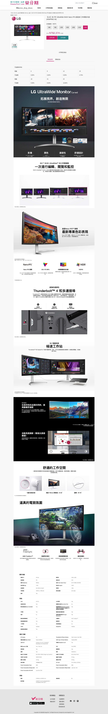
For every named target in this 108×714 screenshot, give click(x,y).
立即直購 (62, 37)
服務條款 (61, 704)
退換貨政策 (62, 706)
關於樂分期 (70, 8)
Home (12, 12)
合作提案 (52, 699)
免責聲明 (61, 699)
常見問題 (80, 8)
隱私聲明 (61, 701)
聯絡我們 (52, 701)
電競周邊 (22, 12)
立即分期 (51, 37)
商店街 (39, 8)
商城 (24, 8)
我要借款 (60, 8)
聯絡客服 (89, 8)
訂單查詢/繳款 (49, 8)
